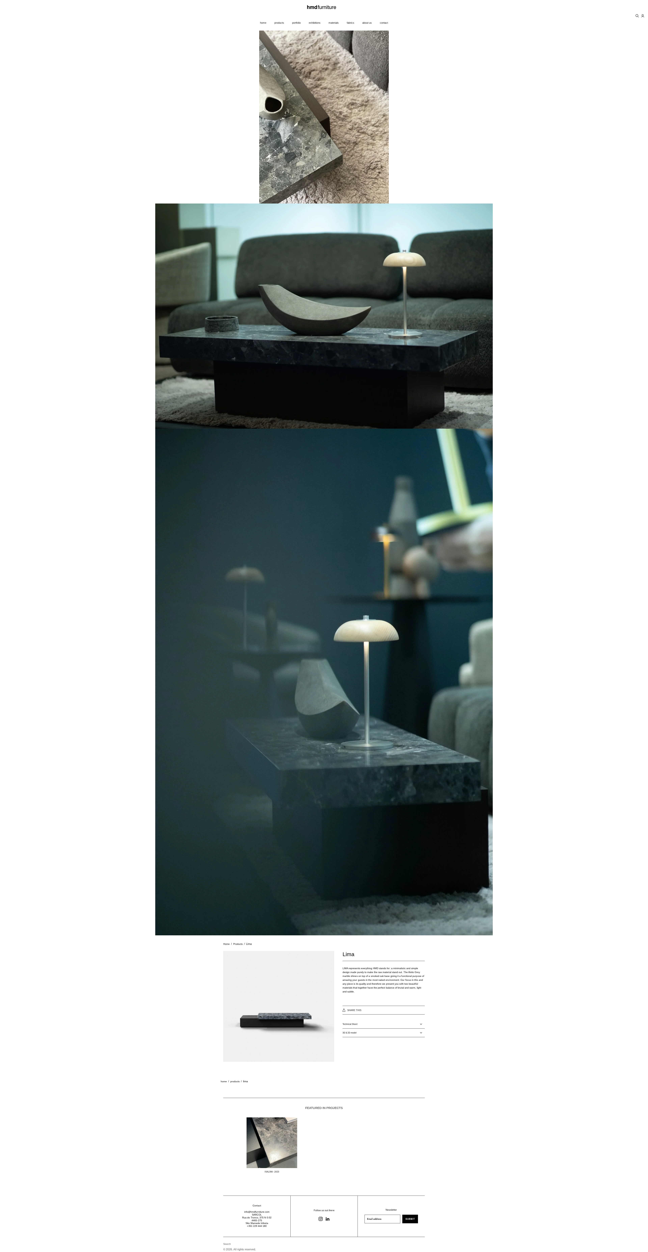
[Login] (642, 16)
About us (367, 22)
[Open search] (637, 16)
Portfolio (296, 22)
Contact (384, 22)
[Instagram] (321, 1219)
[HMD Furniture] (324, 7)
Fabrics (350, 22)
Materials (334, 22)
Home (263, 22)
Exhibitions (314, 22)
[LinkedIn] (328, 1219)
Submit (410, 1219)
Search (227, 1244)
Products (279, 22)
